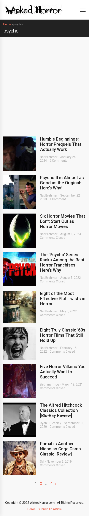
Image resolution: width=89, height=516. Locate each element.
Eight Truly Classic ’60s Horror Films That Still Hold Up (62, 335)
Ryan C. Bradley (50, 423)
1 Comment (58, 199)
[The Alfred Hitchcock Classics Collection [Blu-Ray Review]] (19, 420)
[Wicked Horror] (33, 10)
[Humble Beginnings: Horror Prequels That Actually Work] (19, 153)
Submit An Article (50, 509)
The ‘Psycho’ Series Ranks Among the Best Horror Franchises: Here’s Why (62, 262)
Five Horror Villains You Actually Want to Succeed (63, 372)
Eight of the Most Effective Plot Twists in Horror (62, 298)
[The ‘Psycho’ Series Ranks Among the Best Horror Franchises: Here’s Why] (19, 269)
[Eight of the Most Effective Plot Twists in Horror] (19, 307)
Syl (42, 461)
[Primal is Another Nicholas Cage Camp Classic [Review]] (19, 458)
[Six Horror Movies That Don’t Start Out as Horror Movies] (19, 231)
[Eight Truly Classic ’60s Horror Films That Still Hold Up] (19, 343)
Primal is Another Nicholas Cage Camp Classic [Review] (60, 449)
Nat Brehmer (48, 157)
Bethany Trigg (49, 384)
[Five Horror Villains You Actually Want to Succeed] (19, 381)
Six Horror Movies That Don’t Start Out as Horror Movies (62, 221)
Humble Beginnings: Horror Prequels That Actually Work (60, 144)
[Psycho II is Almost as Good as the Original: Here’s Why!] (19, 192)
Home (7, 24)
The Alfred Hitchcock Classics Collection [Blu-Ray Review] (61, 410)
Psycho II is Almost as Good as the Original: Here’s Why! (62, 183)
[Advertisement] (44, 83)
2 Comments (58, 160)
